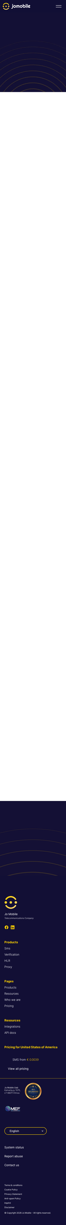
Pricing (9, 1006)
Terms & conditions (13, 1185)
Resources (11, 993)
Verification (11, 954)
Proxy (8, 967)
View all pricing (18, 1068)
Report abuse (13, 1156)
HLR (7, 960)
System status (14, 1147)
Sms (7, 948)
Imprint (7, 1203)
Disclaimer (9, 1207)
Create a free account (33, 863)
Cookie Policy (11, 1189)
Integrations (12, 1026)
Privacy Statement (13, 1194)
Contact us (11, 1165)
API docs (10, 1032)
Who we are (12, 999)
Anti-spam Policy (12, 1198)
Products (10, 987)
